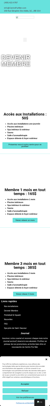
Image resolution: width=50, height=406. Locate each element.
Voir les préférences (25, 397)
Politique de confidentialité (25, 403)
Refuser (25, 391)
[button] (46, 359)
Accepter (25, 384)
